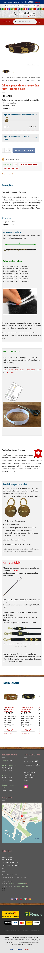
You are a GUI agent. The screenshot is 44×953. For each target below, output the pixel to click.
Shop (3, 78)
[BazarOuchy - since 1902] (22, 13)
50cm (27, 370)
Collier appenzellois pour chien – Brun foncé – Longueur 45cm (13, 709)
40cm (16, 370)
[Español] (30, 899)
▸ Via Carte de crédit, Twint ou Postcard (15, 877)
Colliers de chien (11, 168)
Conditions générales (10, 862)
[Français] (17, 899)
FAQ (3, 868)
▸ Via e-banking (7, 881)
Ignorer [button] (38, 2)
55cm (33, 370)
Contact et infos (8, 857)
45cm (22, 370)
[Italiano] (26, 899)
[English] (13, 899)
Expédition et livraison (10, 865)
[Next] (39, 48)
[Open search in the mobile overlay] (25, 21)
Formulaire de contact (32, 765)
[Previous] (5, 48)
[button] (7, 22)
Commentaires (7, 860)
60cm (39, 370)
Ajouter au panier (24, 150)
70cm (12, 372)
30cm (5, 370)
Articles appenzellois (29, 164)
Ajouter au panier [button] (12, 730)
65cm (6, 372)
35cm (11, 370)
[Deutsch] (22, 899)
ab (16, 164)
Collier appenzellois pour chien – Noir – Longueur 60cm (30, 709)
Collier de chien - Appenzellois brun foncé (25, 80)
